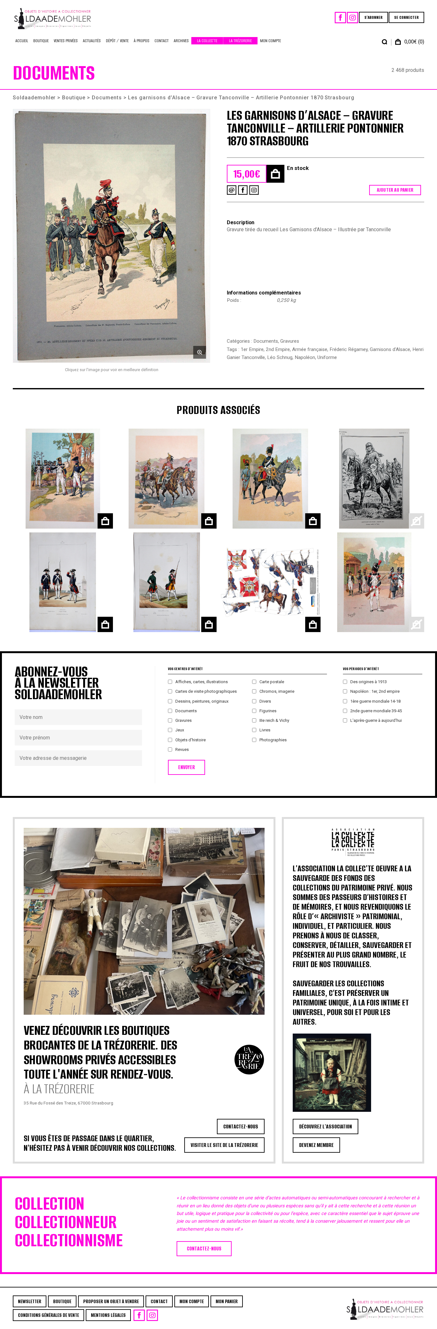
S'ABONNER (373, 17)
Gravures (289, 341)
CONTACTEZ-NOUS (240, 1126)
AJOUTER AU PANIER (395, 190)
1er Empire (252, 349)
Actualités (92, 41)
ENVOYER (186, 767)
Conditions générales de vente (48, 1315)
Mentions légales (108, 1315)
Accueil (21, 41)
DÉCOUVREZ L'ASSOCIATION (325, 1126)
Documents (107, 98)
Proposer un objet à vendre (111, 1301)
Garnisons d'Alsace (390, 349)
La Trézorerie (240, 41)
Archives (181, 41)
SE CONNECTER (406, 17)
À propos (141, 41)
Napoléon (305, 357)
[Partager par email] (231, 190)
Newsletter (29, 1301)
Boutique (41, 41)
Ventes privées (66, 41)
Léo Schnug (279, 357)
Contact (162, 41)
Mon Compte (270, 41)
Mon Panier (227, 1301)
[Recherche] (384, 42)
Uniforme (327, 357)
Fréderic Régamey (349, 349)
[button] (111, 236)
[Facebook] (340, 17)
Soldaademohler (34, 98)
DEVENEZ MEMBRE (316, 1145)
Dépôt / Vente (117, 41)
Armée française (309, 349)
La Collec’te (207, 41)
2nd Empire (278, 349)
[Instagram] (352, 17)
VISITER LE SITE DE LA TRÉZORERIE (224, 1145)
